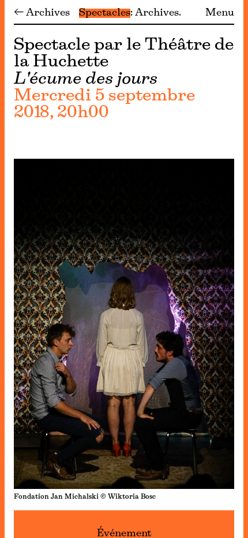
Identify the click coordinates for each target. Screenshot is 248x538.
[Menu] (2, 269)
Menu (219, 13)
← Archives (42, 13)
